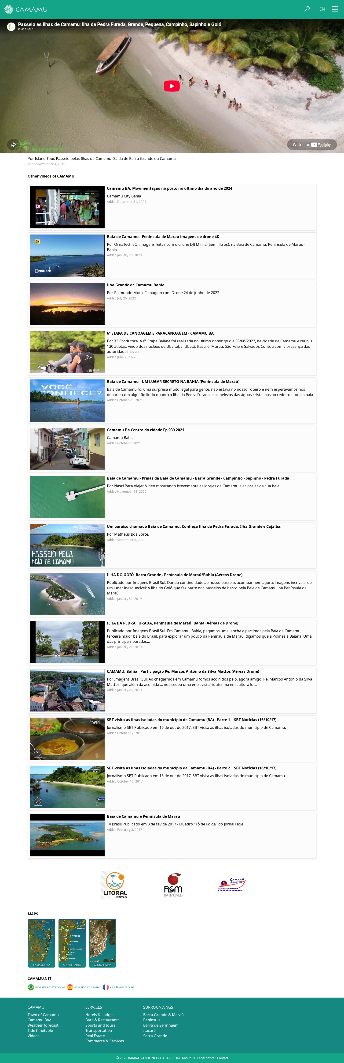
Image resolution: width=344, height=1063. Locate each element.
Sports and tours (100, 1025)
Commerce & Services (104, 1041)
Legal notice (206, 1058)
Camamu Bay (39, 1019)
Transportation (98, 1030)
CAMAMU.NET (39, 978)
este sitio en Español (87, 987)
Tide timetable (40, 1030)
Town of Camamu (43, 1014)
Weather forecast (43, 1025)
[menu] (335, 7)
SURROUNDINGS (158, 1007)
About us (188, 1058)
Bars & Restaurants (102, 1019)
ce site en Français (122, 987)
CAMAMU (36, 1007)
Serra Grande (155, 1035)
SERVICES (93, 1007)
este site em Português (50, 987)
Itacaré (149, 1030)
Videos (34, 1035)
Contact (222, 1058)
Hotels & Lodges (99, 1014)
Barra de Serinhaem (161, 1025)
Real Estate (95, 1035)
